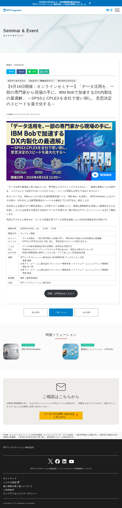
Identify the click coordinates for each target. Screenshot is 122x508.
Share (21, 72)
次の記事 (86, 312)
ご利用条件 (8, 490)
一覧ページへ (61, 312)
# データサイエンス (33, 114)
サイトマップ (10, 478)
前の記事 (35, 312)
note (46, 72)
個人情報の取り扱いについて (17, 486)
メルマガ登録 (10, 482)
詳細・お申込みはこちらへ (61, 293)
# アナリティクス (19, 114)
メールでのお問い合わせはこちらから (59, 415)
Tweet (11, 72)
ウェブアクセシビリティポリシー (20, 493)
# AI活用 (9, 114)
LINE (34, 72)
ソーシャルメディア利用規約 (70, 468)
